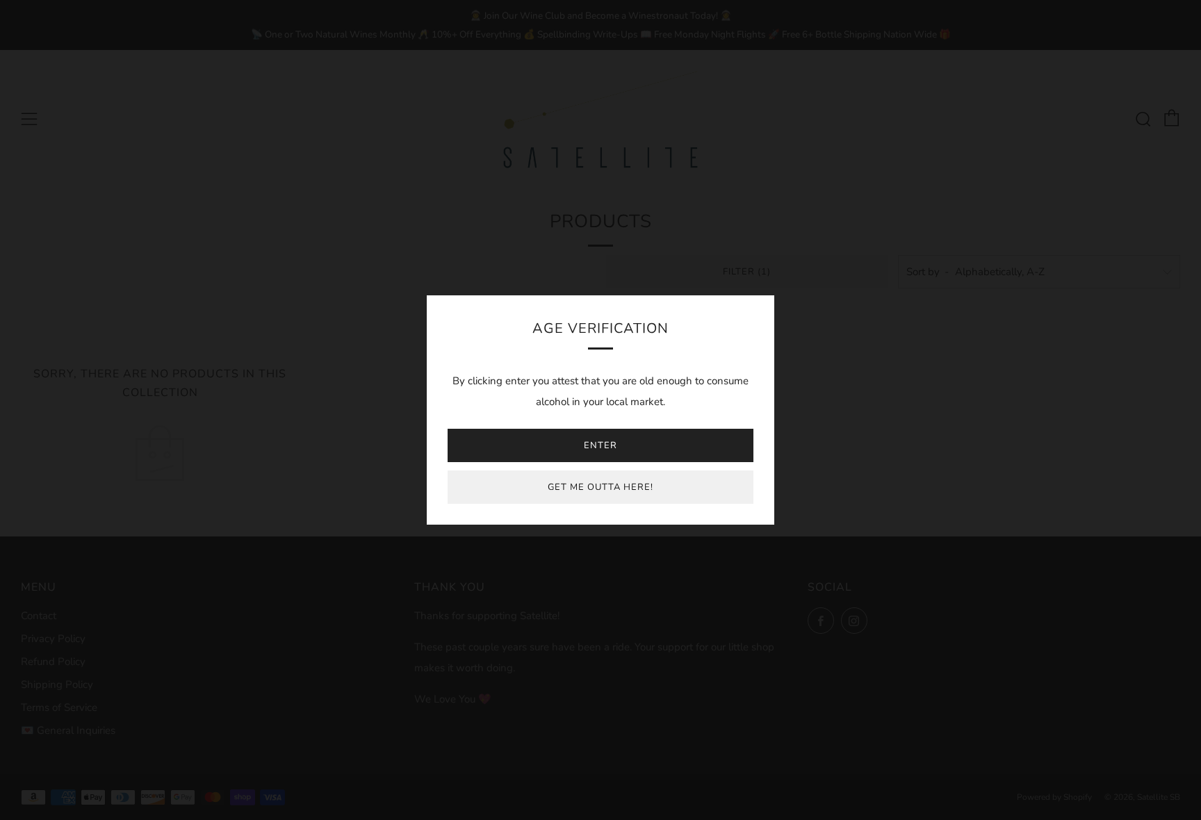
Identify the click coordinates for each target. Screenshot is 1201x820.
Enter (600, 445)
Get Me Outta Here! (600, 487)
